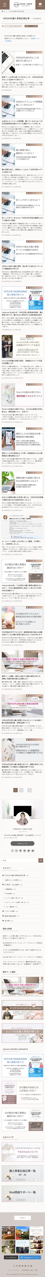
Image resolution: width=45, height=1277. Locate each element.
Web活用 (10, 893)
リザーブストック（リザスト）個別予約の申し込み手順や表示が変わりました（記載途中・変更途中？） (23, 963)
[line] (20, 850)
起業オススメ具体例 (31, 26)
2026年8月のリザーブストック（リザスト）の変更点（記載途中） (22, 944)
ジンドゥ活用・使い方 (14, 898)
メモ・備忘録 (11, 907)
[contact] (32, 850)
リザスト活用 (11, 911)
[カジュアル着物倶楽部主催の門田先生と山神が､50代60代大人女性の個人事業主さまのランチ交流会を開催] (36, 1233)
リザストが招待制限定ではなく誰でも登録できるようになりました (22, 951)
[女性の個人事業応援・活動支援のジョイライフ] (22, 4)
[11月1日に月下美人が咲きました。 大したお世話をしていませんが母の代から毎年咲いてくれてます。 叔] (8, 1246)
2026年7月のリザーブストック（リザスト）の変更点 (22, 957)
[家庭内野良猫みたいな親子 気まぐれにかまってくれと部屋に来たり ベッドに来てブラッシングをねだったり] (36, 1246)
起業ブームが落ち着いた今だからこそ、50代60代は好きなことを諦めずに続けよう (22, 937)
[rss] (28, 1266)
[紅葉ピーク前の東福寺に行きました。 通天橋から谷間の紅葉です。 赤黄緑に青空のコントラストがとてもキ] (22, 1233)
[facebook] (12, 850)
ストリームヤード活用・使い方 (17, 902)
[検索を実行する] (40, 860)
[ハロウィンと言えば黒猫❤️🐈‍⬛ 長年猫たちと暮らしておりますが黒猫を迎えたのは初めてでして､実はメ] (22, 1246)
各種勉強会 (10, 889)
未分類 (9, 921)
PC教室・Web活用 (13, 884)
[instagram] (16, 850)
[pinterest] (24, 850)
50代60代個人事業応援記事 (17, 875)
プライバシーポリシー (14, 1270)
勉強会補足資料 (12, 916)
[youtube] (28, 850)
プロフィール (22, 843)
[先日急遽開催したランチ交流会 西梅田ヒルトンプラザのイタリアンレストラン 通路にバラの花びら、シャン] (8, 1233)
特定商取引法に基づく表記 (30, 1270)
